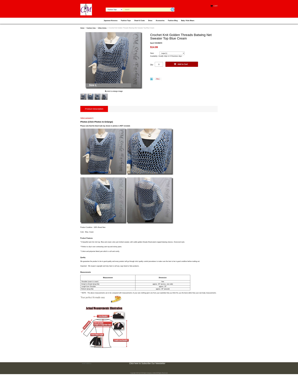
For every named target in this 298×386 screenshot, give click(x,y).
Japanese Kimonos (110, 20)
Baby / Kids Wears (187, 20)
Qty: (151, 65)
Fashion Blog (173, 20)
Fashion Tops (126, 20)
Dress (150, 20)
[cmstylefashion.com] (86, 9)
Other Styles (102, 28)
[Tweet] (151, 80)
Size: (152, 53)
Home (82, 28)
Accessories (160, 20)
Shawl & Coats (139, 20)
